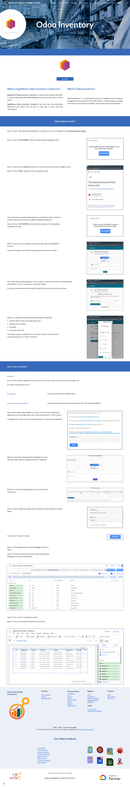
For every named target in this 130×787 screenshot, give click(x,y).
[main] (65, 24)
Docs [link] (95, 3)
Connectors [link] (83, 3)
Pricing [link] (74, 3)
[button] (127, 2)
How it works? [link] (63, 3)
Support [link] (105, 3)
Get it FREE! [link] (117, 3)
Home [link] (53, 3)
